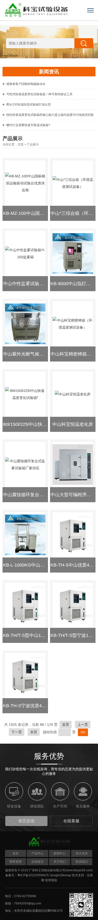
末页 (33, 732)
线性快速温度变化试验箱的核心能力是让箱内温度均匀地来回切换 (50, 115)
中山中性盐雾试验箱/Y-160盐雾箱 (36, 283)
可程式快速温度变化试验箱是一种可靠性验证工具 (39, 94)
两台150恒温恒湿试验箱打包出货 (28, 104)
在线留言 (37, 861)
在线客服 (71, 821)
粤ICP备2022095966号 (33, 875)
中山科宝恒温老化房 (72, 424)
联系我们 (82, 861)
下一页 (16, 732)
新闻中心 (60, 853)
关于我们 (60, 861)
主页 (21, 144)
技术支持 (82, 853)
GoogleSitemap (60, 875)
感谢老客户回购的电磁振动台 (25, 84)
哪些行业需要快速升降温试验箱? (28, 125)
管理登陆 (51, 880)
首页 (65, 725)
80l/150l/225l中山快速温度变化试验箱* (41, 424)
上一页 (82, 725)
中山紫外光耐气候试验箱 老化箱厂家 (40, 353)
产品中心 (37, 853)
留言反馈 (26, 821)
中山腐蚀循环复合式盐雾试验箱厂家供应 (43, 494)
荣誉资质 (16, 861)
